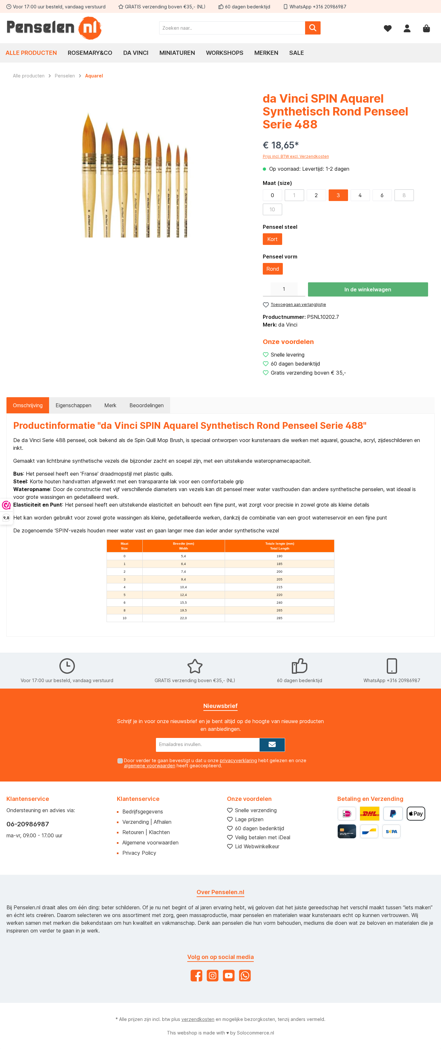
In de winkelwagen (367, 289)
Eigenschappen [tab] (73, 405)
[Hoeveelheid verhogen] (301, 289)
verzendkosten (197, 1019)
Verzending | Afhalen (146, 822)
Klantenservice (138, 798)
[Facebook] (196, 975)
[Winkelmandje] (426, 28)
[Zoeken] (313, 28)
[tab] (27, 405)
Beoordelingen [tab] (146, 405)
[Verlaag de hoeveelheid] (267, 289)
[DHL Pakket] (370, 813)
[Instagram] (212, 975)
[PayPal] (393, 813)
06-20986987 (27, 824)
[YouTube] (228, 975)
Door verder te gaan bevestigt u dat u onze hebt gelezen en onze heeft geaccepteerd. (215, 763)
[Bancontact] (369, 831)
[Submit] (272, 745)
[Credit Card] (346, 831)
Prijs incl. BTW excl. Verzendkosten (296, 156)
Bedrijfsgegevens (142, 811)
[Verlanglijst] (388, 28)
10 (272, 209)
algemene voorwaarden (149, 765)
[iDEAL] (346, 813)
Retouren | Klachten (146, 832)
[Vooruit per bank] (391, 831)
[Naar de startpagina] (54, 28)
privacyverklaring (238, 760)
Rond (272, 269)
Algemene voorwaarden (150, 842)
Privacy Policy (139, 853)
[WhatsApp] (245, 975)
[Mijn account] (407, 28)
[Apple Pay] (416, 813)
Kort (272, 239)
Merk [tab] (110, 405)
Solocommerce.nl (255, 1032)
